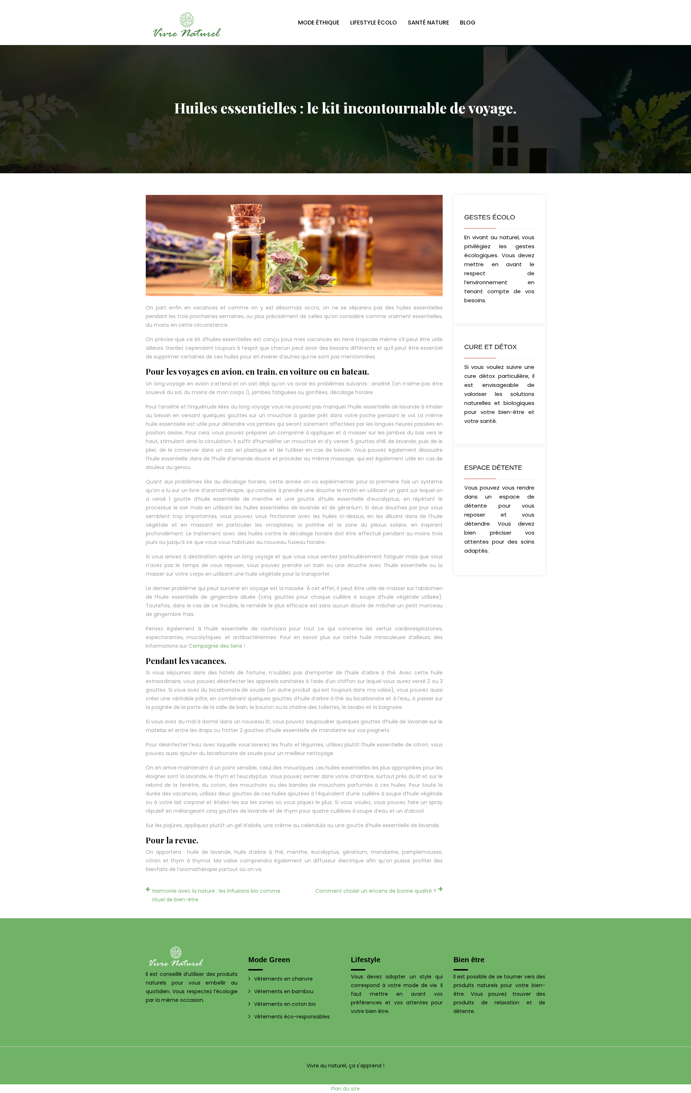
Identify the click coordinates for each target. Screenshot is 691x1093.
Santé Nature (428, 22)
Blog (467, 22)
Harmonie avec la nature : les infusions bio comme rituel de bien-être (216, 895)
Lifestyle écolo (373, 22)
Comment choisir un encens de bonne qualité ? (375, 891)
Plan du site (345, 1088)
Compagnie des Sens (215, 646)
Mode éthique (318, 22)
